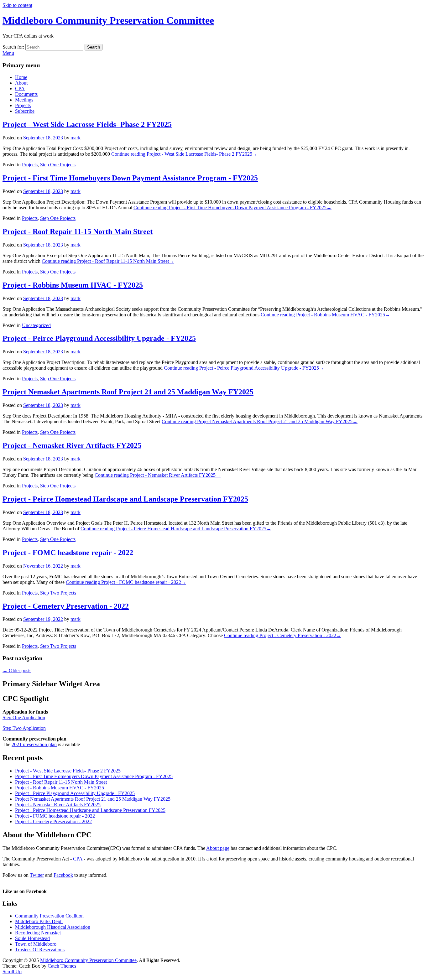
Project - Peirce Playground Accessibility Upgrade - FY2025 (99, 338)
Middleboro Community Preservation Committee (108, 20)
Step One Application (24, 717)
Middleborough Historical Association (52, 927)
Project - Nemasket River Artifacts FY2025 (72, 445)
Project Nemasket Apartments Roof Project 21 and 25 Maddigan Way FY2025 (128, 392)
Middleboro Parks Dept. (39, 921)
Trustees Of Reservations (40, 949)
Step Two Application (24, 728)
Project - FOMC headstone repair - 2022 (68, 552)
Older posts (17, 670)
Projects (23, 105)
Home (21, 77)
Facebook (63, 875)
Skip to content (17, 5)
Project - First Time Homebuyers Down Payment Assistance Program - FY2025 (130, 178)
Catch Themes (62, 966)
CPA (20, 88)
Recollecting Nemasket (38, 932)
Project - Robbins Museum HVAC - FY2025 (73, 285)
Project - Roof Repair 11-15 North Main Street (78, 231)
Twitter (37, 875)
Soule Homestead (32, 938)
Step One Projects (58, 164)
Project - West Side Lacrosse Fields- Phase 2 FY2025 (87, 124)
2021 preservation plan (34, 744)
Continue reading (184, 154)
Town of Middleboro (35, 944)
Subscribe (24, 111)
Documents (26, 94)
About (21, 83)
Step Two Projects (58, 592)
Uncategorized (36, 325)
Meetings (24, 99)
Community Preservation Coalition (49, 915)
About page (217, 848)
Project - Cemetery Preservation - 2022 (66, 606)
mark (75, 137)
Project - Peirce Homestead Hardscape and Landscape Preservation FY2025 (125, 499)
